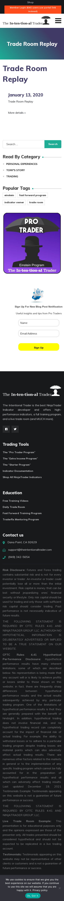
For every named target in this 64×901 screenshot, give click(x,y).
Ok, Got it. (33, 895)
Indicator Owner (14, 202)
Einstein (9, 195)
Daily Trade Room (14, 507)
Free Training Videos (15, 500)
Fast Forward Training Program (22, 513)
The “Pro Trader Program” (19, 452)
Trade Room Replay (20, 101)
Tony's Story (15, 170)
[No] (59, 888)
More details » (17, 112)
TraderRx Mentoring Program (21, 519)
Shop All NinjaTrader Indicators (22, 477)
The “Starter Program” (17, 464)
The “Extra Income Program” (20, 458)
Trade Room (36, 202)
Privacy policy (40, 890)
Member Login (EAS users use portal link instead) (33, 9)
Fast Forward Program (32, 195)
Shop (30, 2)
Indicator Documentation (18, 471)
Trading (12, 176)
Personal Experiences (21, 164)
